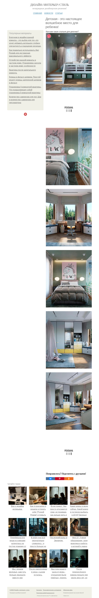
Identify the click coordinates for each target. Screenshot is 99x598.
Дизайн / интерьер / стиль (49, 5)
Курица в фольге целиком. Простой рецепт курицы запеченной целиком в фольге (25, 80)
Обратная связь (67, 590)
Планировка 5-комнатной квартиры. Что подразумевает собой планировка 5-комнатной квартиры (25, 90)
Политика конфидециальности (45, 593)
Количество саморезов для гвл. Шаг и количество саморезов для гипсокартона (25, 100)
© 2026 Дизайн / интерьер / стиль (19, 590)
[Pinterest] (59, 478)
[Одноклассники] (68, 478)
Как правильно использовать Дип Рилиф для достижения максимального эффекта (24, 53)
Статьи (59, 12)
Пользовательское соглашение (52, 590)
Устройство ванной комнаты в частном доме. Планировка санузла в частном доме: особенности (25, 63)
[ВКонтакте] (50, 478)
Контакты (39, 590)
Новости (48, 12)
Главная (37, 12)
